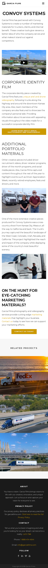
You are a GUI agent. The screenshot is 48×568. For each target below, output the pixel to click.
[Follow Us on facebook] (18, 556)
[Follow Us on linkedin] (22, 556)
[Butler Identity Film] (24, 443)
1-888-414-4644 (27, 539)
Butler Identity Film (24, 462)
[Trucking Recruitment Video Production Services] (24, 366)
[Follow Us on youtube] (30, 556)
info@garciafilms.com (26, 545)
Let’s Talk (27, 534)
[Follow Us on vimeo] (26, 556)
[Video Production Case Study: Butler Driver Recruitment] (24, 404)
